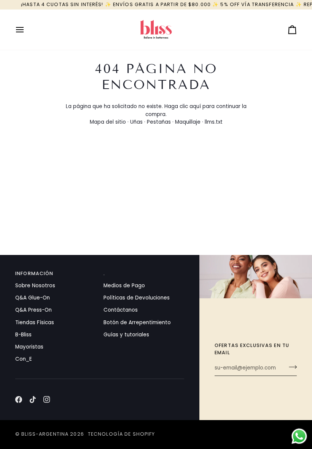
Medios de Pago (124, 285)
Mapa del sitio (108, 122)
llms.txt (214, 122)
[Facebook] (18, 399)
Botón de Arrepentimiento (137, 322)
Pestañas (159, 122)
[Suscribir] (290, 367)
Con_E (23, 359)
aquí (195, 106)
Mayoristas (29, 346)
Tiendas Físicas (34, 322)
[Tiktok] (33, 399)
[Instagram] (46, 399)
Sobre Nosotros (35, 285)
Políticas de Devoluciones (136, 297)
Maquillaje (188, 122)
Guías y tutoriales (126, 334)
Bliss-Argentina (44, 434)
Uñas (136, 122)
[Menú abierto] (26, 30)
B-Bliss (23, 334)
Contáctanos (120, 310)
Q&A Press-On (33, 310)
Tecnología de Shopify (121, 434)
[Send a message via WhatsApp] (299, 436)
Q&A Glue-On (32, 297)
